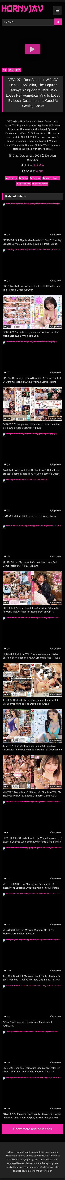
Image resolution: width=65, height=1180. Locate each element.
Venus (39, 171)
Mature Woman (41, 184)
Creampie (37, 178)
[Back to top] (54, 1169)
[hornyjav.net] (27, 9)
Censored (12, 178)
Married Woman (52, 178)
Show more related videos (32, 1129)
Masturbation (24, 184)
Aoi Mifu (39, 165)
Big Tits (25, 178)
